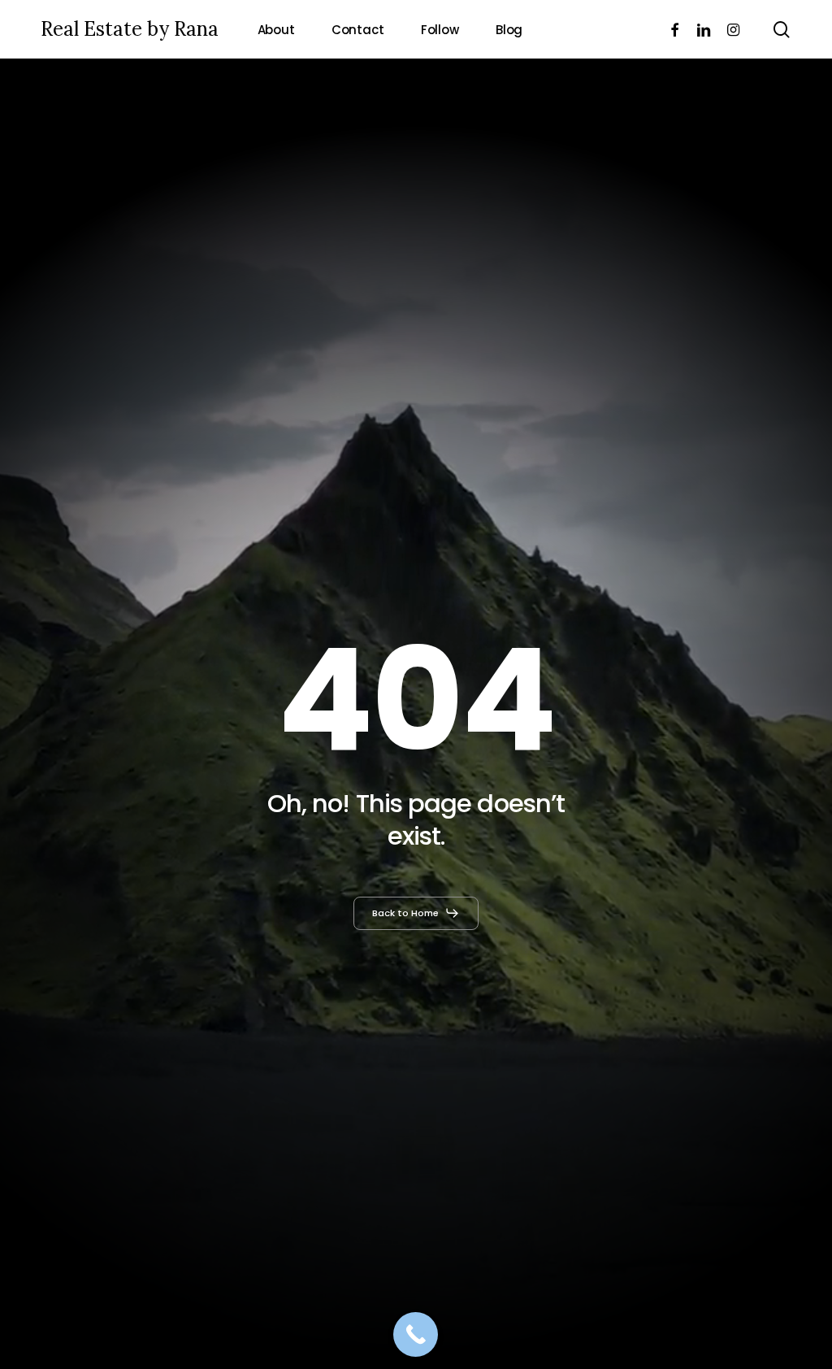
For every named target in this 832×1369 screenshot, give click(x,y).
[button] (416, 913)
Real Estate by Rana (130, 29)
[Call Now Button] (415, 1334)
